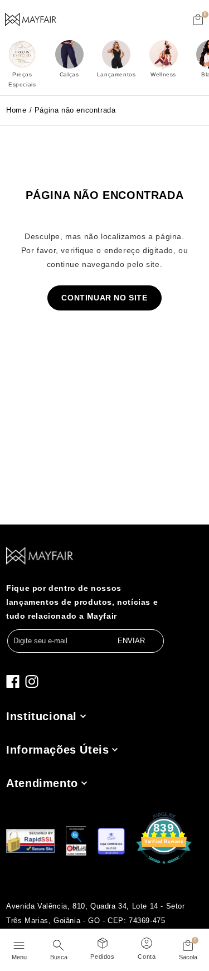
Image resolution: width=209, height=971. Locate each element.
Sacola (188, 957)
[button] (198, 19)
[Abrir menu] (19, 944)
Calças (69, 74)
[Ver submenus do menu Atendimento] (83, 783)
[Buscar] (58, 944)
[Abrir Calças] (69, 54)
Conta (146, 956)
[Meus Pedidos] (102, 942)
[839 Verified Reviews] (164, 864)
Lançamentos (116, 74)
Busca (58, 957)
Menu (19, 957)
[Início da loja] (30, 19)
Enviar (131, 641)
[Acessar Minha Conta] (146, 942)
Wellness (163, 74)
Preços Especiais (22, 79)
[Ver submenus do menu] (82, 716)
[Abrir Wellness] (163, 54)
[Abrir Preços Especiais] (22, 54)
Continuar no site (104, 297)
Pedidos (102, 956)
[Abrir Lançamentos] (116, 54)
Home (16, 110)
